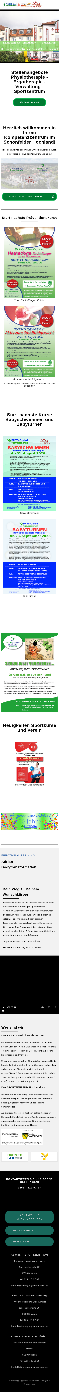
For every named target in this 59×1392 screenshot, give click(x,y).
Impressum (21, 1241)
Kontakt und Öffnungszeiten (30, 1217)
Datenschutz (23, 1230)
